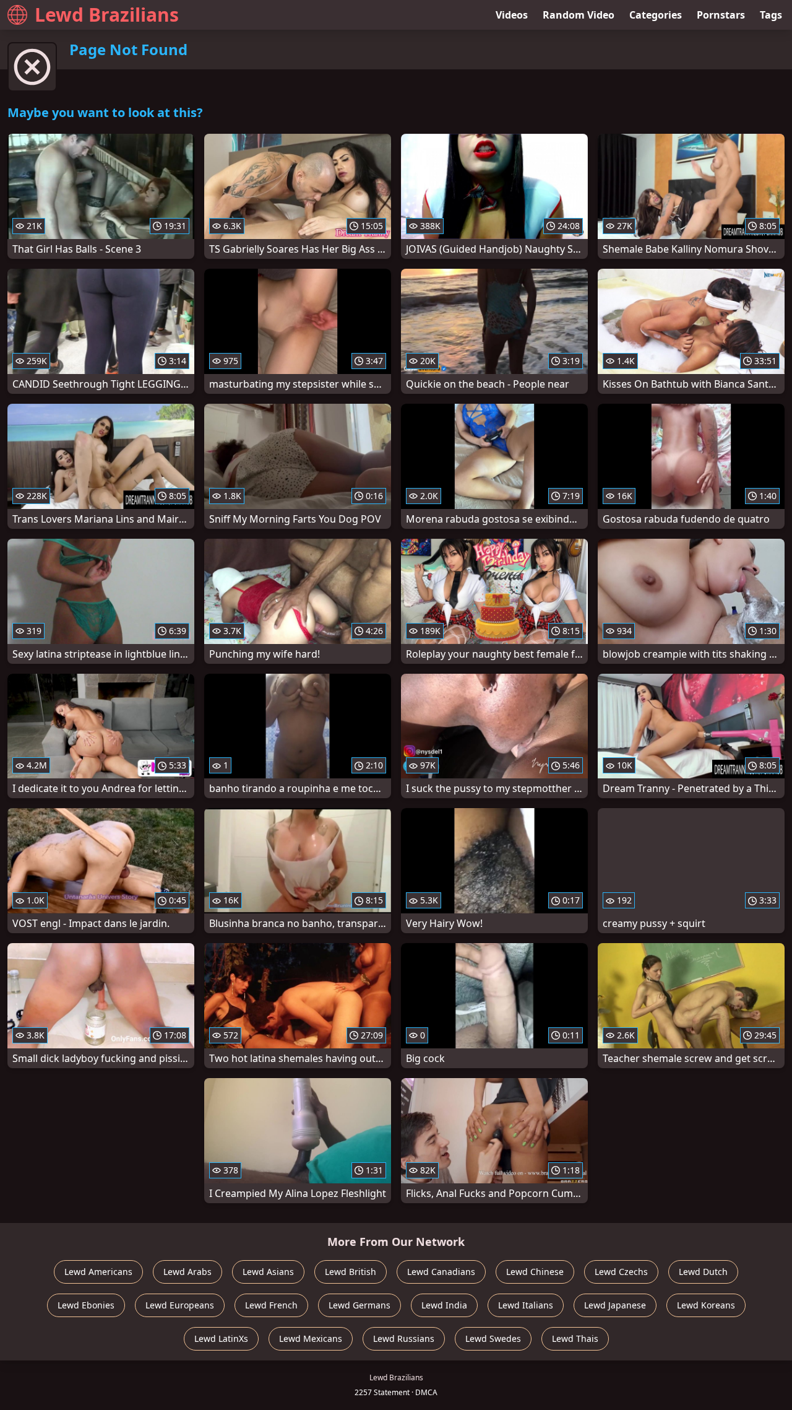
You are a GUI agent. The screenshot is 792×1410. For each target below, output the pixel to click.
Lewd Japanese (615, 1305)
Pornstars (721, 15)
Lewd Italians (525, 1305)
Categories (655, 15)
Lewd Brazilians (107, 14)
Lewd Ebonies (86, 1305)
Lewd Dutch (703, 1271)
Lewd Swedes (493, 1338)
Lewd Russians (403, 1338)
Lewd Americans (98, 1271)
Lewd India (444, 1305)
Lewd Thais (575, 1338)
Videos (512, 15)
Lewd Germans (359, 1305)
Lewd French (271, 1305)
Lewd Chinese (535, 1271)
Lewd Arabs (187, 1271)
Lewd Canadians (441, 1271)
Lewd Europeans (179, 1305)
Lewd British (350, 1271)
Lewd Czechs (621, 1271)
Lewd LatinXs (221, 1338)
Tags (771, 15)
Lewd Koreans (706, 1305)
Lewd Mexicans (310, 1338)
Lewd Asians (268, 1271)
